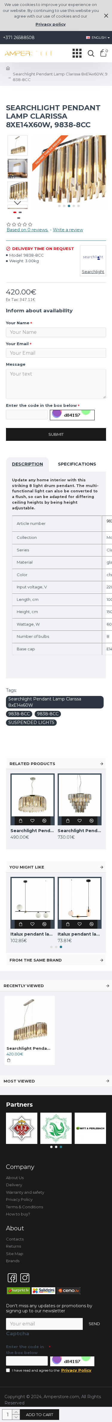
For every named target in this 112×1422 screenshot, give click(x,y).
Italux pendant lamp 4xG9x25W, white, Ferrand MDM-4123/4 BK (80, 934)
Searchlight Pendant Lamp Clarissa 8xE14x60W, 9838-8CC (30, 1048)
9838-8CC (19, 714)
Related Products (32, 763)
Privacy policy (51, 24)
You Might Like (27, 867)
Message (15, 364)
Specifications (77, 464)
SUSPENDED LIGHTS (31, 722)
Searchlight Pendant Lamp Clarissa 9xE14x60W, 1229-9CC (80, 830)
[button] (59, 206)
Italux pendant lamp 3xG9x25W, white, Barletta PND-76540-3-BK (32, 934)
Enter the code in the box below (41, 405)
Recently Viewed (24, 985)
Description (27, 464)
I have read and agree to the (51, 1370)
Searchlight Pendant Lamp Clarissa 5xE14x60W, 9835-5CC (32, 830)
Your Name (17, 322)
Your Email (17, 343)
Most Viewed (19, 1081)
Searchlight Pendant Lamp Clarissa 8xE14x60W (44, 702)
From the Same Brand (36, 960)
